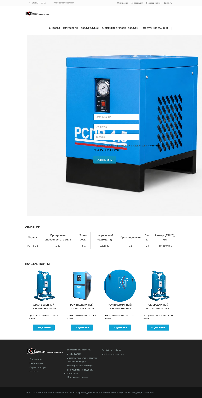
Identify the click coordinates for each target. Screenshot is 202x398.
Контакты (168, 3)
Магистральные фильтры (80, 365)
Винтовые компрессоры (63, 28)
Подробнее (44, 327)
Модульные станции (155, 28)
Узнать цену (104, 159)
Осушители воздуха (77, 361)
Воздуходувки (90, 28)
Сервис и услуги (153, 3)
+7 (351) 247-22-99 (37, 3)
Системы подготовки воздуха (119, 28)
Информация (137, 3)
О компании (122, 3)
